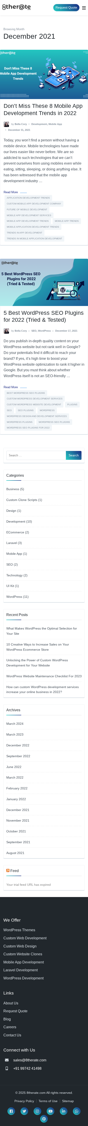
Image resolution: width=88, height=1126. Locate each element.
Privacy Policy (24, 1101)
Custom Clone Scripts (21, 500)
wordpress (47, 410)
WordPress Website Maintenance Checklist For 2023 (44, 676)
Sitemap (68, 1101)
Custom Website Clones (22, 954)
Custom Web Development (24, 938)
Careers (9, 1027)
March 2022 (14, 777)
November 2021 (17, 820)
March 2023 (14, 734)
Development (39, 124)
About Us (10, 1003)
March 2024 (14, 723)
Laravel (11, 543)
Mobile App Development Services (29, 215)
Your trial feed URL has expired (28, 884)
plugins (72, 404)
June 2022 (13, 767)
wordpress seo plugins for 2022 (28, 427)
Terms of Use (48, 1101)
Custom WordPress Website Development (34, 404)
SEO (34, 330)
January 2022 (16, 799)
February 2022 (17, 788)
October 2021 (16, 831)
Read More (11, 192)
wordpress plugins (19, 422)
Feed (14, 871)
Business (12, 489)
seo (9, 410)
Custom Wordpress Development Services (35, 398)
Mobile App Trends (67, 221)
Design (11, 510)
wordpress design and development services (37, 416)
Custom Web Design (20, 946)
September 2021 (18, 842)
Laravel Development (20, 970)
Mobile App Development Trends (28, 221)
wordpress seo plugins (54, 422)
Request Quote (66, 7)
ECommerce (15, 532)
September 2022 (18, 756)
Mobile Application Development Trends (33, 227)
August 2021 (15, 853)
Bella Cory (21, 124)
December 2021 (17, 810)
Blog (7, 1019)
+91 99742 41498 (27, 1068)
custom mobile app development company (34, 203)
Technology (14, 575)
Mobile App (55, 124)
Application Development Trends (28, 198)
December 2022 (17, 745)
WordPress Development (23, 978)
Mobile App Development (23, 962)
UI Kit (10, 586)
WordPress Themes (19, 930)
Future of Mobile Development (27, 209)
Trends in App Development (24, 232)
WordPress (44, 330)
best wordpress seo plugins (26, 393)
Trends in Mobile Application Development (34, 238)
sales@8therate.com (29, 1060)
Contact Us (12, 1035)
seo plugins (26, 410)
